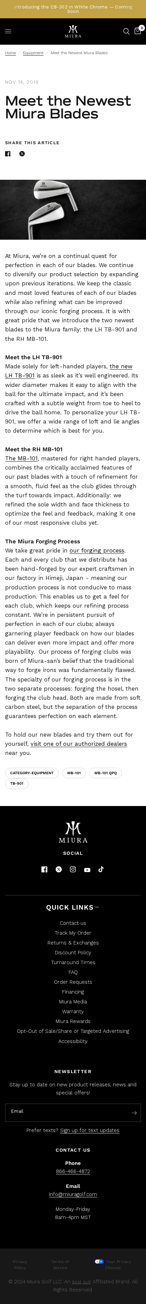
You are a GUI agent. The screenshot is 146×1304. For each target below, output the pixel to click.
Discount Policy (73, 953)
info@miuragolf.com (73, 1194)
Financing (73, 992)
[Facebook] (44, 869)
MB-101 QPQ (105, 773)
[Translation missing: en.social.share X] (23, 154)
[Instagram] (73, 869)
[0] (136, 31)
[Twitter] (59, 869)
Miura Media (73, 1002)
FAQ (73, 972)
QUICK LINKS (70, 907)
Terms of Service (60, 1264)
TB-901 (16, 783)
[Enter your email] (134, 1113)
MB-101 (74, 773)
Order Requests (73, 982)
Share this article (32, 142)
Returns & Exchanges (73, 943)
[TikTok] (101, 869)
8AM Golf (81, 1282)
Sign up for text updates (90, 1130)
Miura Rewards (73, 1021)
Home (10, 52)
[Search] (126, 31)
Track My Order (73, 933)
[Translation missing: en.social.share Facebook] (9, 154)
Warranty (73, 1011)
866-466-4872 (73, 1171)
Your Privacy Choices (118, 1264)
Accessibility (73, 1041)
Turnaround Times (73, 962)
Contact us (73, 923)
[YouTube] (87, 870)
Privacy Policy (20, 1264)
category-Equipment (32, 773)
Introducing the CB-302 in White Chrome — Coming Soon (73, 9)
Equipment (33, 52)
